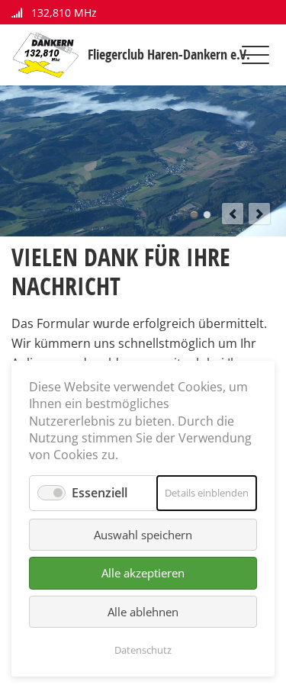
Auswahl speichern (143, 534)
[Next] (259, 213)
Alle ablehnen (143, 611)
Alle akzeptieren (143, 572)
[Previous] (232, 213)
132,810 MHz (62, 12)
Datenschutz (143, 650)
